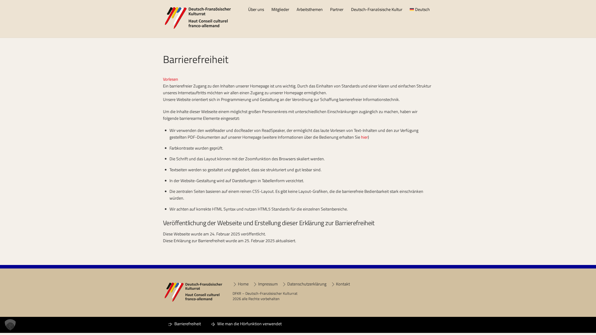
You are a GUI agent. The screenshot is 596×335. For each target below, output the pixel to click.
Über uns (256, 9)
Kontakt (342, 284)
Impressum (267, 284)
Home (242, 284)
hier (364, 137)
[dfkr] (198, 28)
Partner (336, 9)
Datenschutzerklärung (306, 284)
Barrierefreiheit (187, 324)
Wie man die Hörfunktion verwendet (249, 324)
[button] (10, 325)
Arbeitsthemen (310, 9)
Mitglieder (280, 9)
